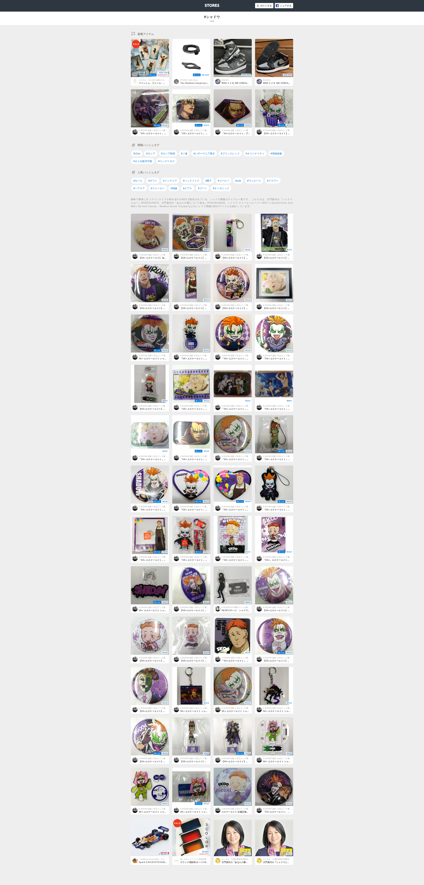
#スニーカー (158, 188)
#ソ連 (184, 153)
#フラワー (272, 180)
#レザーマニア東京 (204, 153)
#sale (238, 180)
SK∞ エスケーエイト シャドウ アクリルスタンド (163, 811)
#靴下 (208, 180)
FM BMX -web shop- (189, 80)
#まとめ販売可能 (142, 161)
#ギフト (152, 180)
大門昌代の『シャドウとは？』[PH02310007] (286, 862)
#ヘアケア (139, 188)
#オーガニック (221, 188)
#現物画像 (276, 153)
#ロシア (150, 153)
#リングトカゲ (166, 161)
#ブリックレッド (230, 153)
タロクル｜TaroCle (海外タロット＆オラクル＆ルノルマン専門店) (167, 80)
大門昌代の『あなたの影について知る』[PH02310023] (249, 862)
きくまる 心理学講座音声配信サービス (238, 859)
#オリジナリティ (255, 153)
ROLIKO (225, 80)
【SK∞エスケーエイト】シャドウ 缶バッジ (285, 660)
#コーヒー (223, 180)
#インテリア (170, 180)
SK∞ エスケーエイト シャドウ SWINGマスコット (288, 761)
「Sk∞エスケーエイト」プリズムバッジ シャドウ (247, 133)
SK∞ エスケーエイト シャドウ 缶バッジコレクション (165, 358)
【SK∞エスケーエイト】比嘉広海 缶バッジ (161, 308)
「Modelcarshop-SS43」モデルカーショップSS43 (160, 859)
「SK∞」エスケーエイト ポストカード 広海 (286, 560)
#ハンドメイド (191, 180)
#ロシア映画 (168, 153)
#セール (137, 180)
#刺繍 (174, 188)
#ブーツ (202, 188)
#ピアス (187, 188)
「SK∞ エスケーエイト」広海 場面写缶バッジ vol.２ (166, 459)
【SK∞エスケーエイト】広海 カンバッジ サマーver (165, 660)
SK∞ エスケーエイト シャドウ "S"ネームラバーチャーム (167, 610)
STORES (206, 4)
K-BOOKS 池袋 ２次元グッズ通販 (153, 130)
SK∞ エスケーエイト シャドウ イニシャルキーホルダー (290, 711)
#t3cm (136, 153)
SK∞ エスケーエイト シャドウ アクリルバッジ (203, 811)
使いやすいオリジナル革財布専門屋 (195, 859)
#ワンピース (254, 180)
